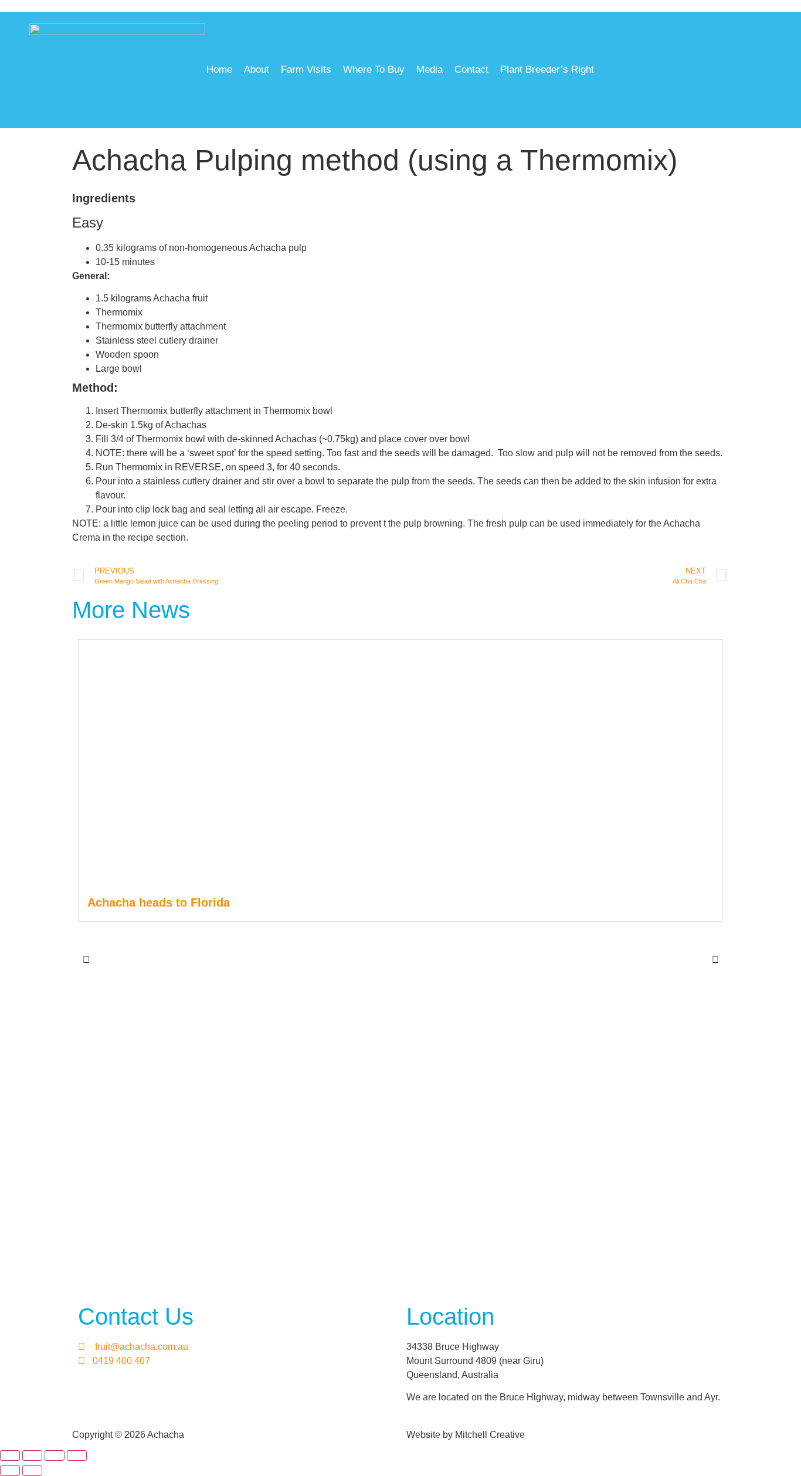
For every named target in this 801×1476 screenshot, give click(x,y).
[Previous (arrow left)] (10, 1470)
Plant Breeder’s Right (547, 69)
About (256, 69)
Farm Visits (306, 69)
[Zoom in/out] (10, 1455)
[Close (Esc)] (77, 1455)
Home (219, 69)
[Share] (55, 1455)
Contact (471, 69)
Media (429, 69)
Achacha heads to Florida (158, 902)
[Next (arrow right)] (32, 1470)
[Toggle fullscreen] (32, 1455)
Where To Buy (374, 69)
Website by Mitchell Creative (465, 1435)
